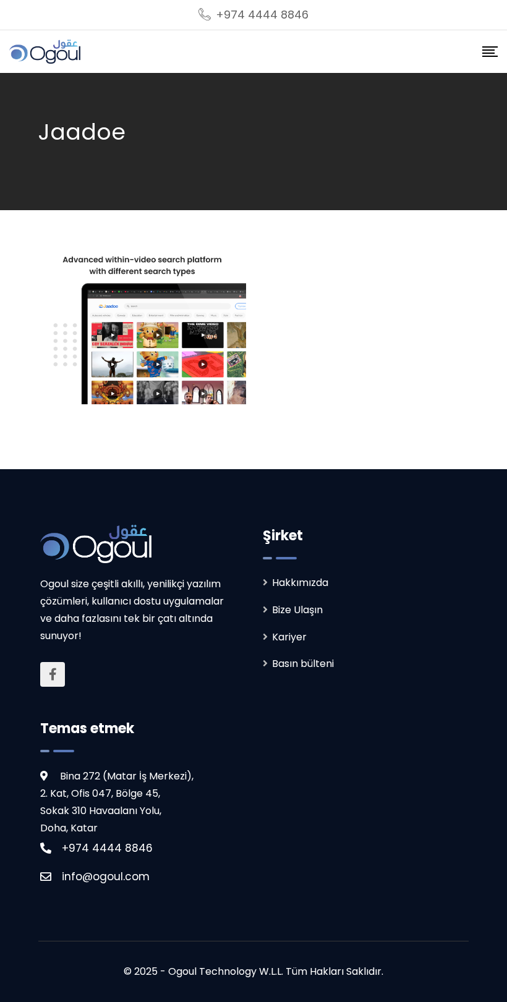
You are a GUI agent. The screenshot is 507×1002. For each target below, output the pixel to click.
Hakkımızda (300, 582)
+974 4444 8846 (262, 14)
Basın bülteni (303, 663)
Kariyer (289, 637)
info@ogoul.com (106, 876)
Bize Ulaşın (297, 610)
